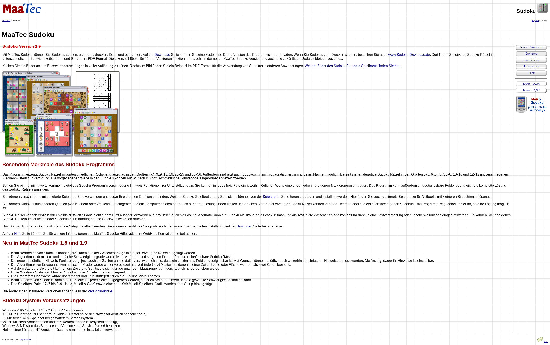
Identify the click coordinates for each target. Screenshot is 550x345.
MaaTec (6, 20)
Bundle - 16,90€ (531, 90)
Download (162, 54)
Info (546, 341)
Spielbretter (271, 196)
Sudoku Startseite (531, 47)
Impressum (25, 340)
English (535, 20)
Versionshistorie (100, 291)
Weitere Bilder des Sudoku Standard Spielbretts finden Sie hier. (353, 66)
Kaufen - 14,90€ (531, 83)
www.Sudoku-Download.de (409, 54)
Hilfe (17, 233)
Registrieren (531, 66)
